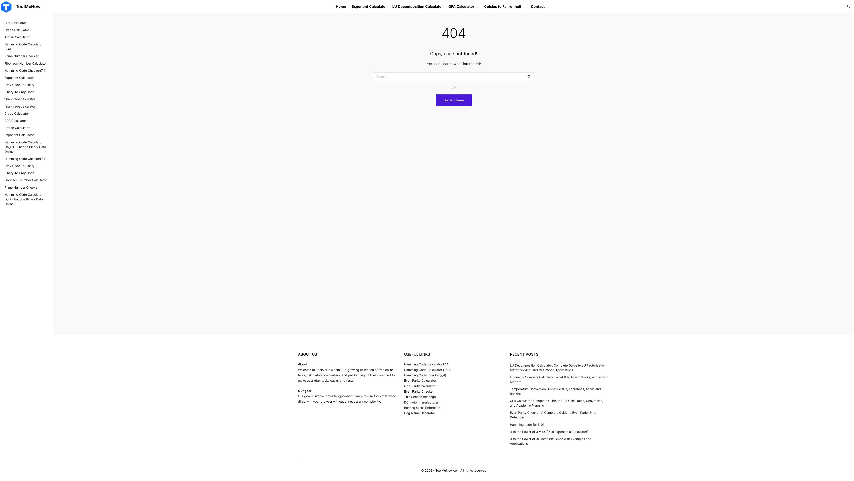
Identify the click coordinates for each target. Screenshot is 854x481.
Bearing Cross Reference (422, 408)
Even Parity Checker (419, 391)
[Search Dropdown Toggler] (849, 6)
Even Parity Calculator (420, 380)
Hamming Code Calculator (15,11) (428, 370)
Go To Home (453, 100)
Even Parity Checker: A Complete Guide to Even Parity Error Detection (553, 415)
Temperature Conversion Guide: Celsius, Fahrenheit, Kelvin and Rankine (555, 391)
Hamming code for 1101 (527, 424)
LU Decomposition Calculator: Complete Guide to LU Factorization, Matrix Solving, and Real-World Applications (558, 367)
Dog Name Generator (419, 413)
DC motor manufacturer (421, 402)
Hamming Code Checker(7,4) (425, 375)
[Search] (529, 76)
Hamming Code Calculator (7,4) (426, 364)
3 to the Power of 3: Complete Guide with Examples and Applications (550, 441)
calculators (314, 375)
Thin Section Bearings (420, 397)
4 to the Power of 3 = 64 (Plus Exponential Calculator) (549, 432)
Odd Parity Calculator (419, 386)
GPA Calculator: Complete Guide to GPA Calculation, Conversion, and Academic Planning (556, 403)
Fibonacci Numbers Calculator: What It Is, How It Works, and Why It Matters (559, 379)
